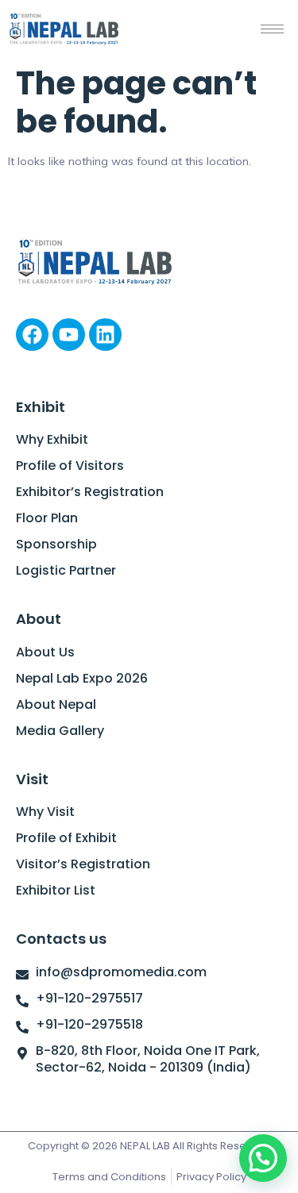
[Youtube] (68, 334)
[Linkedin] (105, 334)
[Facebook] (32, 334)
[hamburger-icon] (272, 29)
